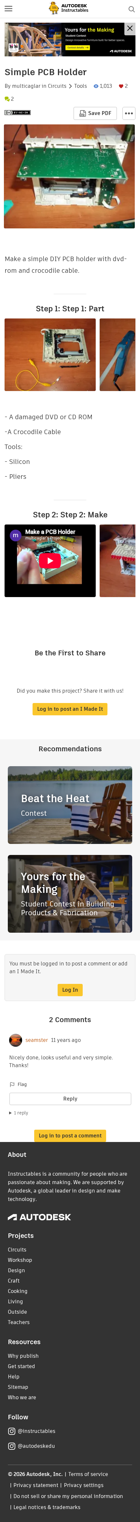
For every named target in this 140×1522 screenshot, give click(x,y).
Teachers (19, 1322)
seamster (36, 1040)
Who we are (22, 1397)
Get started (21, 1366)
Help (14, 1376)
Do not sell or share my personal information (68, 1496)
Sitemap (18, 1387)
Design (16, 1270)
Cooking (18, 1291)
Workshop (20, 1260)
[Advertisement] (70, 39)
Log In (70, 990)
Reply (70, 1098)
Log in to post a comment (70, 1135)
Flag (22, 1084)
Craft (14, 1281)
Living (15, 1301)
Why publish (23, 1356)
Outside (17, 1312)
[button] (8, 9)
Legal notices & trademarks (46, 1507)
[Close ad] (129, 29)
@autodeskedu (36, 1446)
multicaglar (26, 86)
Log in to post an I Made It (70, 709)
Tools (80, 86)
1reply (21, 1113)
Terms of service (88, 1474)
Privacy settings (84, 1485)
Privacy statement (35, 1485)
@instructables (36, 1431)
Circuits (57, 86)
